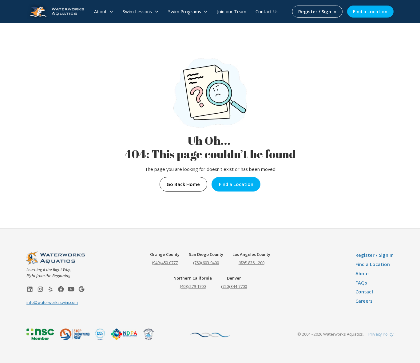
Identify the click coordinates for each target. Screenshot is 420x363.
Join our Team (231, 11)
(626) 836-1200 (251, 262)
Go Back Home (183, 184)
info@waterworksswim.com (52, 302)
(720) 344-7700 (234, 286)
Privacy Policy (381, 334)
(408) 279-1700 (193, 286)
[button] (103, 11)
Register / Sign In (317, 11)
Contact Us (267, 11)
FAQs (361, 283)
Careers (364, 301)
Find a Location (370, 11)
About (362, 273)
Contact (364, 291)
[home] (55, 11)
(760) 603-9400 (206, 262)
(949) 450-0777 (165, 262)
